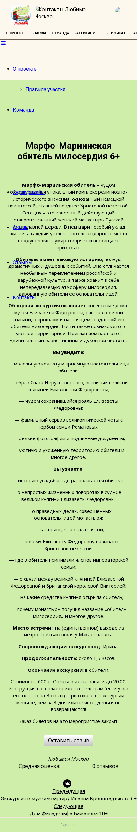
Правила (38, 33)
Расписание (85, 33)
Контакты (24, 298)
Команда (23, 110)
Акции (20, 227)
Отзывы (22, 262)
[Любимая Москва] (21, 15)
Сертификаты (29, 192)
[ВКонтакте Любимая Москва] (122, 15)
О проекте (25, 69)
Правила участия (45, 89)
